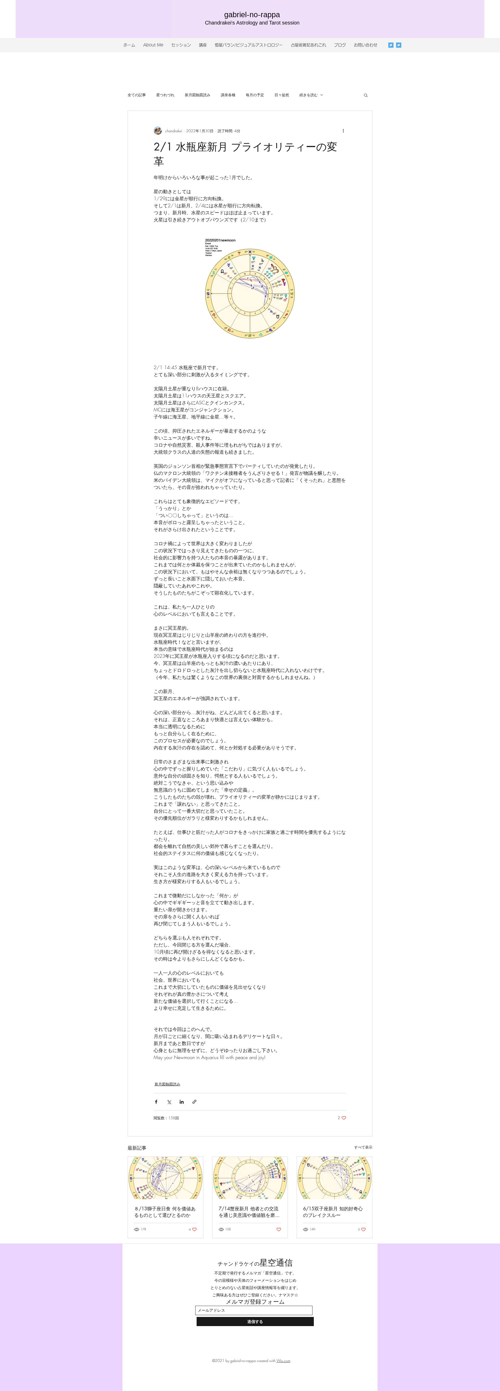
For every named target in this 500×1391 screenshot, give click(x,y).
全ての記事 (137, 94)
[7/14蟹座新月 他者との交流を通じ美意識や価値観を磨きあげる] (250, 1178)
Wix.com (283, 1360)
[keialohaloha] (390, 45)
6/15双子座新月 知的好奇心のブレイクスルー (333, 1211)
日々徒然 (281, 94)
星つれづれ (165, 94)
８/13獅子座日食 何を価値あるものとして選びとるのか (165, 1211)
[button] (365, 95)
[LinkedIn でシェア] (181, 1101)
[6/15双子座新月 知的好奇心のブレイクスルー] (334, 1178)
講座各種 (228, 94)
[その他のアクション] (343, 130)
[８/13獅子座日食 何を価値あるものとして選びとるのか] (165, 1178)
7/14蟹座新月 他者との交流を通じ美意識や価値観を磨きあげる (249, 1211)
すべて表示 (363, 1147)
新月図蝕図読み (197, 94)
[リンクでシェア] (194, 1101)
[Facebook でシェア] (156, 1101)
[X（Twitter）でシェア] (168, 1101)
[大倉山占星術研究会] (398, 45)
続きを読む (308, 94)
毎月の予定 (255, 94)
